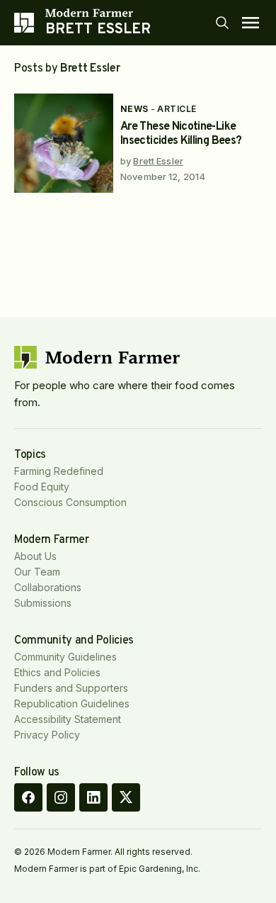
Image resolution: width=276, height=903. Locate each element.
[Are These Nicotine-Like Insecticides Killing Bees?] (63, 143)
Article (176, 108)
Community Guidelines (65, 657)
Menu (250, 22)
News (134, 108)
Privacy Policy (47, 735)
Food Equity (41, 487)
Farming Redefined (58, 471)
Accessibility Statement (67, 719)
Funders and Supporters (71, 688)
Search (222, 22)
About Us (35, 556)
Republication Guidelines (72, 703)
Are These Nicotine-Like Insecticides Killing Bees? (180, 134)
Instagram (61, 797)
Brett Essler (158, 161)
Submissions (42, 603)
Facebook (28, 797)
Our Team (37, 572)
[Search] (222, 22)
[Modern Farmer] (98, 13)
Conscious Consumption (70, 502)
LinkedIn (93, 797)
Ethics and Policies (57, 672)
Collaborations (47, 587)
